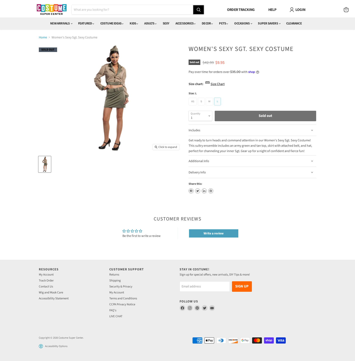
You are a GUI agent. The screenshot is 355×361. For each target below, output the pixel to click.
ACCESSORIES (184, 23)
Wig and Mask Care (51, 292)
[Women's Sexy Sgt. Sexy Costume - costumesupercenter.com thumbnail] (44, 164)
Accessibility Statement (54, 298)
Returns (114, 274)
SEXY (166, 23)
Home (43, 37)
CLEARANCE (294, 23)
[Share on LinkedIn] (204, 190)
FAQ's (112, 310)
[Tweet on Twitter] (197, 190)
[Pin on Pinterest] (210, 190)
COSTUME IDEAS (111, 23)
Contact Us (46, 286)
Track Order (46, 280)
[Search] (198, 9)
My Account (46, 274)
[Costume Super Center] (52, 9)
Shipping (115, 280)
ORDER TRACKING (241, 9)
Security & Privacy (120, 286)
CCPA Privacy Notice (122, 304)
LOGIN (300, 9)
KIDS (133, 23)
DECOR (206, 23)
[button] (41, 346)
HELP (272, 9)
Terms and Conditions (123, 298)
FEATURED (85, 23)
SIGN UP (242, 286)
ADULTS (149, 23)
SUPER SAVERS (268, 23)
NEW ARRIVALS (60, 23)
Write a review (214, 233)
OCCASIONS (242, 23)
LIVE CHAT (115, 316)
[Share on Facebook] (191, 190)
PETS (222, 23)
